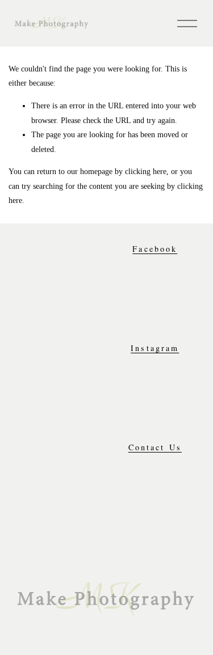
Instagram (155, 348)
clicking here (145, 171)
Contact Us (155, 447)
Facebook (154, 249)
